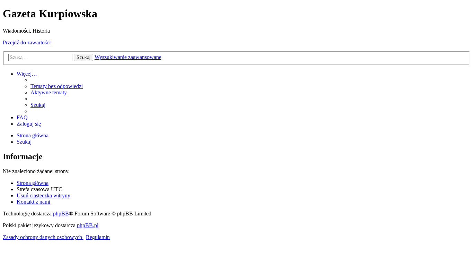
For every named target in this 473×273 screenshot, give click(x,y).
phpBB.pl (87, 225)
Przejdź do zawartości (27, 42)
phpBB (61, 213)
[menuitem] (56, 86)
